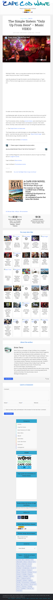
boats (25, 561)
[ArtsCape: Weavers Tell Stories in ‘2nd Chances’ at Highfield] (26, 271)
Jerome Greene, (29, 121)
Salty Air (30, 18)
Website (36, 403)
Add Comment (23, 32)
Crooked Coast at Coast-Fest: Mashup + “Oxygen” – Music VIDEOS (35, 245)
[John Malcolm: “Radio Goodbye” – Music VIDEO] (45, 255)
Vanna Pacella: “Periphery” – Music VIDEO (17, 328)
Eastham (30, 570)
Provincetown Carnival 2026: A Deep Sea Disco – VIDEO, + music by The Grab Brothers (8, 246)
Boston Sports (32, 561)
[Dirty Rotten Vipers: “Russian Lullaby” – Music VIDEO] (35, 322)
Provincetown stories (20, 164)
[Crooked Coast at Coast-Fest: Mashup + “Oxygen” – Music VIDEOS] (35, 238)
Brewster (25, 563)
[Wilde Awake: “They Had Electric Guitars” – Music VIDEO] (26, 238)
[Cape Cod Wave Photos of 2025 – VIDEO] (45, 271)
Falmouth (24, 572)
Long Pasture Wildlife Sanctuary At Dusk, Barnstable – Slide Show (8, 295)
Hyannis (30, 574)
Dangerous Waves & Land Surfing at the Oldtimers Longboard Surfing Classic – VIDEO (35, 296)
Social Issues (33, 584)
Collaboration (27, 568)
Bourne (19, 563)
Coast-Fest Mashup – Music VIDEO (17, 310)
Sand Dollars (18, 598)
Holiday (24, 574)
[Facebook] (19, 517)
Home (9, 598)
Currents (24, 598)
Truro (18, 588)
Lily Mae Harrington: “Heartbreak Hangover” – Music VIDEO (26, 261)
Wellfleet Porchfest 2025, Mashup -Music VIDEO (44, 294)
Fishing (30, 572)
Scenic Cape (20, 584)
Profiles (19, 582)
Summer (24, 586)
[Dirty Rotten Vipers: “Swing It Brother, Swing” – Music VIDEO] (17, 255)
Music (17, 211)
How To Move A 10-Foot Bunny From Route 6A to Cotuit (35, 311)
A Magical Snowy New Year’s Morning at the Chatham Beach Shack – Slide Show (35, 279)
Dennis (24, 570)
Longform (19, 576)
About (37, 598)
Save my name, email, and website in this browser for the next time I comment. (26, 409)
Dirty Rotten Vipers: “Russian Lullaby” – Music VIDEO (35, 329)
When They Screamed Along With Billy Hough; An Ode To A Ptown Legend (44, 246)
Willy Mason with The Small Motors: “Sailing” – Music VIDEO (17, 279)
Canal (30, 563)
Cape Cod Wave (20, 566)
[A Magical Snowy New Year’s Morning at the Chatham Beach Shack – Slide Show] (35, 271)
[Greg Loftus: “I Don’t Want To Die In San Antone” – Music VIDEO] (45, 322)
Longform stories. (14, 156)
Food (35, 572)
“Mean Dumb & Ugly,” (36, 134)
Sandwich (33, 582)
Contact (40, 598)
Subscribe (45, 598)
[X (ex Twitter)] (22, 517)
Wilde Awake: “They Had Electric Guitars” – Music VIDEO (26, 245)
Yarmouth (19, 590)
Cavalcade (29, 566)
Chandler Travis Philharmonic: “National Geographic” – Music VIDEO (8, 262)
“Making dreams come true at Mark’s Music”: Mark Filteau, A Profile (17, 295)
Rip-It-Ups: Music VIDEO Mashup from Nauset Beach (17, 244)
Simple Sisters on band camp (17, 128)
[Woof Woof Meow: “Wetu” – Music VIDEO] (26, 305)
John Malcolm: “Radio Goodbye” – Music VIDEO (44, 261)
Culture (18, 570)
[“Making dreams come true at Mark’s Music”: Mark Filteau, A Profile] (17, 288)
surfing (30, 586)
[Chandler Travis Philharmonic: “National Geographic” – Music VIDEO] (8, 255)
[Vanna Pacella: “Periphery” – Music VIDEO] (17, 322)
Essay (18, 572)
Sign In (49, 598)
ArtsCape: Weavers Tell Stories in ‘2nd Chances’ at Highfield (26, 278)
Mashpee (26, 576)
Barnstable (19, 561)
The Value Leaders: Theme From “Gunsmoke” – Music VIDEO (26, 329)
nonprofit (19, 580)
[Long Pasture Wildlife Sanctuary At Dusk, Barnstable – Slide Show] (8, 288)
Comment (6, 389)
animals (28, 559)
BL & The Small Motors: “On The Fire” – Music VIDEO (26, 295)
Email (21, 403)
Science (26, 584)
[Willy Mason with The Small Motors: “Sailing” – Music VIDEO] (17, 271)
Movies (31, 576)
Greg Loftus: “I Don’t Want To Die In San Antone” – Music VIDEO (45, 329)
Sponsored (32, 598)
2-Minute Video (11, 211)
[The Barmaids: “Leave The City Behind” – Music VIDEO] (35, 255)
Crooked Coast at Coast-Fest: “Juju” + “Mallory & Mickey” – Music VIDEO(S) (8, 312)
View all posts (8, 378)
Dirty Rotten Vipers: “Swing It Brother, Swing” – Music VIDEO (17, 263)
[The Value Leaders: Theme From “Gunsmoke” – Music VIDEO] (26, 322)
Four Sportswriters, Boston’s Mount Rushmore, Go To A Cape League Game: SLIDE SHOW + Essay (8, 330)
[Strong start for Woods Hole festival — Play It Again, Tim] (45, 305)
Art (32, 559)
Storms (19, 586)
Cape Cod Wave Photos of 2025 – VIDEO (44, 277)
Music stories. (18, 160)
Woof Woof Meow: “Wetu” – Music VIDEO (26, 311)
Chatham (19, 568)
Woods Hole (30, 588)
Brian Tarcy (31, 32)
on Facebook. (24, 139)
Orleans (25, 580)
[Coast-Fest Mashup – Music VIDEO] (17, 305)
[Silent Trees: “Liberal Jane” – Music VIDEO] (8, 271)
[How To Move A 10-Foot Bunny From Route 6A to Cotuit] (35, 305)
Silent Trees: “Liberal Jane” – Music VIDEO (8, 278)
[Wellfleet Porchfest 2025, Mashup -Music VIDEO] (45, 288)
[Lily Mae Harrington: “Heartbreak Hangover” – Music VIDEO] (26, 255)
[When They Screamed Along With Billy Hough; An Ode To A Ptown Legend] (45, 238)
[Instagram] (26, 517)
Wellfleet (24, 588)
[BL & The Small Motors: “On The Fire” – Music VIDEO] (26, 288)
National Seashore (26, 578)
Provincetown (24, 211)
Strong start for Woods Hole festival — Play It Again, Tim (44, 311)
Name (6, 403)
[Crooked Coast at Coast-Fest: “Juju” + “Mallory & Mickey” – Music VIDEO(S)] (8, 305)
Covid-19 (34, 568)
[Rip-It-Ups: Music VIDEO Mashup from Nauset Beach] (17, 238)
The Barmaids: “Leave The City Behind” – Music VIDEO (35, 260)
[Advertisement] (17, 67)
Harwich (19, 574)
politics (30, 580)
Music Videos (24, 18)
